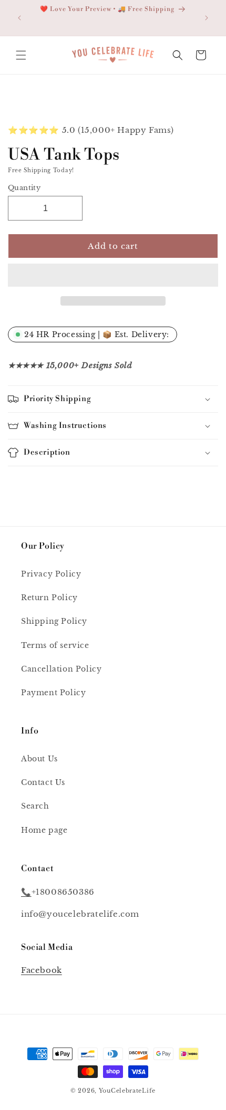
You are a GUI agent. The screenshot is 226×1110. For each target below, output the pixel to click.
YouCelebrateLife (127, 1090)
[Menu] (21, 55)
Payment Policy (53, 692)
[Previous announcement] (19, 17)
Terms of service (55, 645)
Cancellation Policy (61, 669)
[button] (113, 276)
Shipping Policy (54, 621)
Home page (44, 830)
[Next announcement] (206, 17)
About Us (39, 758)
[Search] (177, 55)
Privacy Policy (51, 574)
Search (35, 806)
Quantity (24, 187)
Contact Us (43, 782)
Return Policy (49, 597)
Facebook (41, 970)
